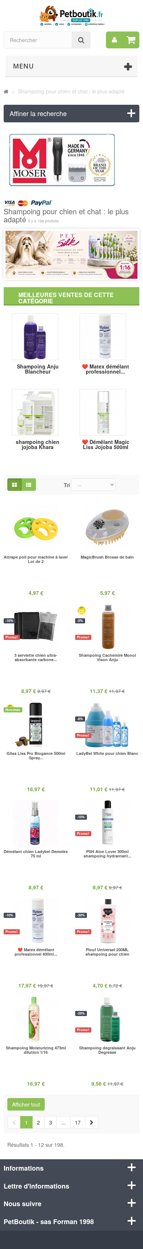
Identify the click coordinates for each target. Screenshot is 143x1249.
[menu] (114, 39)
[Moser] (71, 160)
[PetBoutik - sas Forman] (72, 14)
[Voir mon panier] (130, 39)
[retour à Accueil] (6, 91)
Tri (67, 485)
